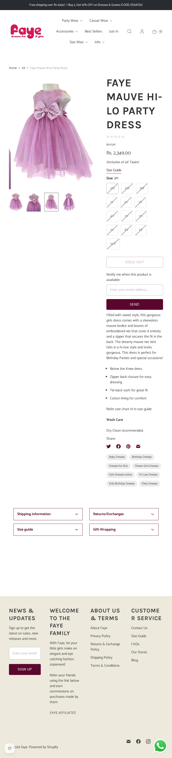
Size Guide (113, 170)
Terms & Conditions (105, 666)
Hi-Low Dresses (148, 474)
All (23, 68)
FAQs (135, 644)
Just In (113, 31)
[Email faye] (128, 741)
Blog (134, 660)
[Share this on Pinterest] (128, 446)
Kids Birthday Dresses (122, 483)
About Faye (98, 628)
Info (98, 42)
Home (13, 68)
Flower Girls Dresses (146, 466)
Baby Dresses (117, 457)
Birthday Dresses (142, 457)
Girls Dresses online (120, 474)
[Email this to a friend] (138, 446)
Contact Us (139, 628)
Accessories (65, 31)
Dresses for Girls (118, 466)
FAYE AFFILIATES (63, 713)
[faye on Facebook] (138, 741)
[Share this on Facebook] (118, 446)
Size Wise (77, 42)
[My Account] (142, 31)
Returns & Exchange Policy (105, 647)
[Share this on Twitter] (110, 446)
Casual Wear (99, 21)
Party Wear (70, 21)
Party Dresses (149, 483)
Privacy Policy (100, 636)
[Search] (129, 31)
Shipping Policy (101, 658)
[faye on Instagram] (148, 741)
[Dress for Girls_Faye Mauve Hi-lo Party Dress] (51, 132)
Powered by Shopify (43, 747)
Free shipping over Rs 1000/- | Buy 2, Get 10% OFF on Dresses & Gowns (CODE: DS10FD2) (86, 5)
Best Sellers (93, 31)
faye (24, 747)
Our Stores (139, 652)
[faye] (27, 31)
